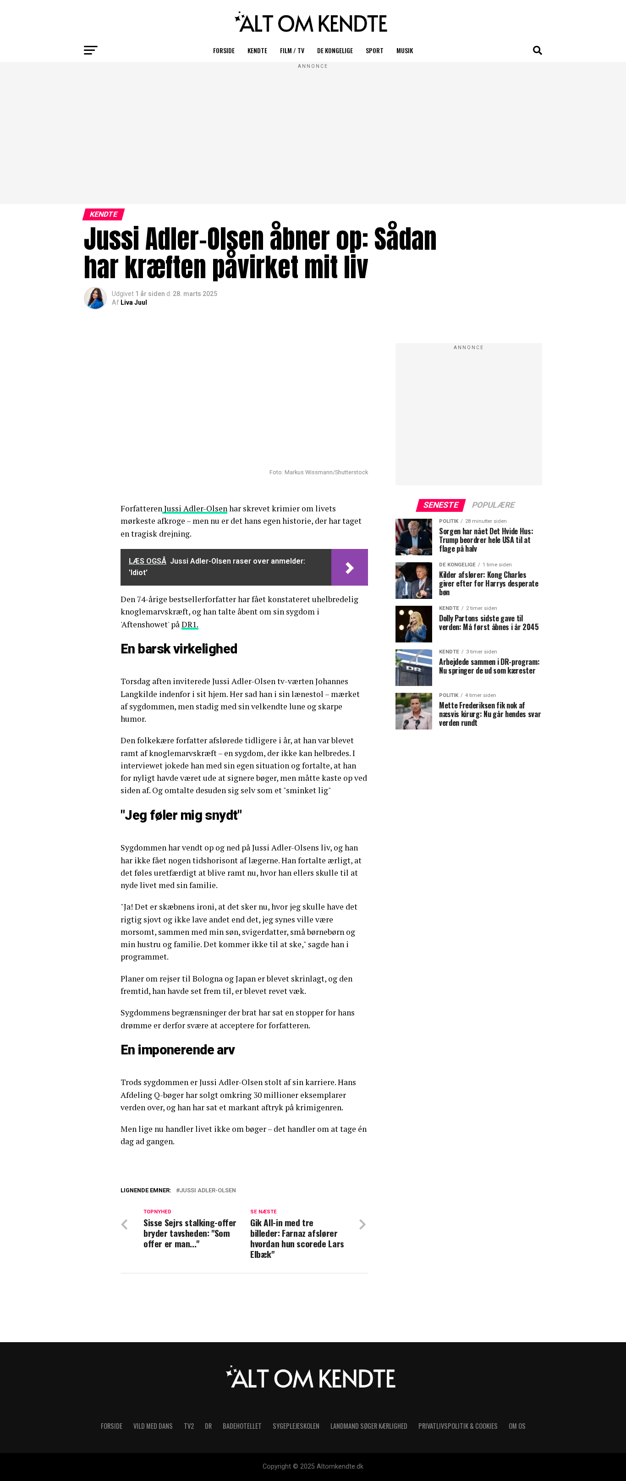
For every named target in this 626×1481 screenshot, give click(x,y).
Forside (224, 50)
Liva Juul (134, 302)
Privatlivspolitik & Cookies (458, 1426)
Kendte (257, 50)
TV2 (189, 1426)
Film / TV (292, 50)
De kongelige (335, 50)
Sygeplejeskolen (296, 1426)
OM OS (517, 1426)
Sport (375, 50)
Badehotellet (242, 1426)
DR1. (189, 624)
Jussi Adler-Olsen (194, 508)
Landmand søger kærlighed (368, 1426)
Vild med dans (153, 1426)
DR (208, 1426)
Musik (404, 50)
